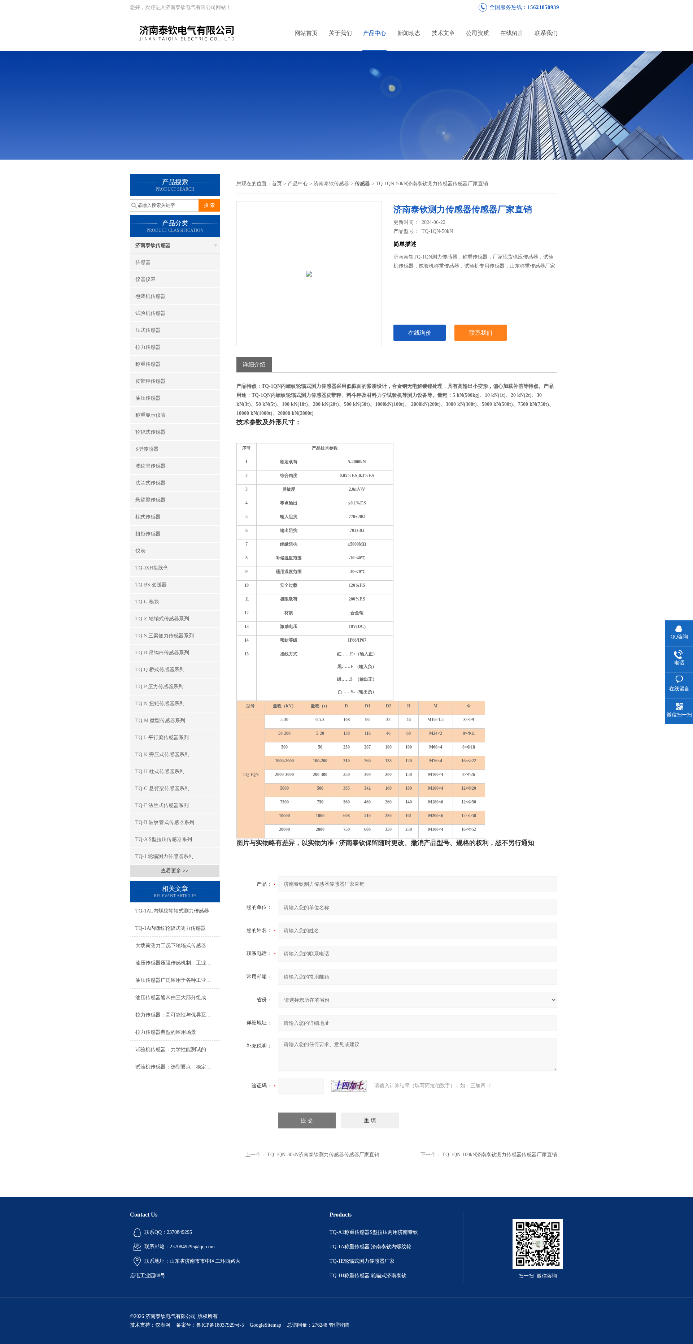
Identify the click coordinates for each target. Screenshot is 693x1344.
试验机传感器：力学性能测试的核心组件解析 (177, 1049)
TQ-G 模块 (147, 601)
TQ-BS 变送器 (151, 585)
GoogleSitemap (265, 1325)
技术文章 (443, 33)
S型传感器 (146, 449)
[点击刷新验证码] (349, 1086)
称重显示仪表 (150, 415)
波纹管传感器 (150, 466)
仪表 (140, 551)
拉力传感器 (148, 347)
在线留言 (511, 33)
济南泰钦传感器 (153, 245)
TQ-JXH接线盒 (151, 568)
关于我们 (340, 33)
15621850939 (543, 7)
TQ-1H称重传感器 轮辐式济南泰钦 (368, 1275)
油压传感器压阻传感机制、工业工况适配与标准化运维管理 (177, 963)
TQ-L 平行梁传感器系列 (162, 737)
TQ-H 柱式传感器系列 (159, 771)
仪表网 (162, 1325)
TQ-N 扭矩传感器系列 (159, 703)
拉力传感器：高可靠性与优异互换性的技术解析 (177, 1015)
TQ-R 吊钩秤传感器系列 (162, 652)
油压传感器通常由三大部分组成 (170, 997)
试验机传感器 (150, 313)
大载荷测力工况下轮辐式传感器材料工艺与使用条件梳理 (177, 945)
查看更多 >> (174, 870)
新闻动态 (408, 33)
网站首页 (306, 33)
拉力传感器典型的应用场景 (165, 1032)
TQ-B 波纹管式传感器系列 (164, 822)
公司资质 (477, 33)
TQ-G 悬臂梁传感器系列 (162, 788)
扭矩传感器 (148, 534)
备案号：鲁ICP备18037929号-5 (210, 1325)
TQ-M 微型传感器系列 (160, 720)
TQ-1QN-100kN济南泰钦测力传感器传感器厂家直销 (499, 1154)
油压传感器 (148, 398)
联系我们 (546, 33)
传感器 (143, 262)
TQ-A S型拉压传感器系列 (163, 839)
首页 (277, 183)
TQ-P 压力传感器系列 (159, 686)
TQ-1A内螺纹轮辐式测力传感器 (170, 928)
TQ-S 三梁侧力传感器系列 (164, 635)
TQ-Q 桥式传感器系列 (159, 669)
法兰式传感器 (150, 483)
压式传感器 (148, 330)
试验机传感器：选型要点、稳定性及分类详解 (177, 1067)
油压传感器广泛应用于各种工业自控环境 (177, 980)
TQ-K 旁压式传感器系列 (162, 754)
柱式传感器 (148, 517)
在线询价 (419, 333)
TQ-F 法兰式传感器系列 (162, 805)
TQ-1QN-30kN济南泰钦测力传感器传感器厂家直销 (323, 1154)
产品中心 (374, 33)
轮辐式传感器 (150, 432)
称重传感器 (148, 364)
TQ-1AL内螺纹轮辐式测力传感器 (172, 911)
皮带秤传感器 (150, 381)
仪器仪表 (145, 279)
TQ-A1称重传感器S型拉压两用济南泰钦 (374, 1232)
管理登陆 (339, 1325)
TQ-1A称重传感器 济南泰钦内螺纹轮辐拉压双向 (375, 1246)
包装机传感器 (150, 296)
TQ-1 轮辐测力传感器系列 (164, 856)
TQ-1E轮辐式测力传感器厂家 (362, 1261)
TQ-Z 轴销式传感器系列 (162, 618)
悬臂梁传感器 (150, 500)
